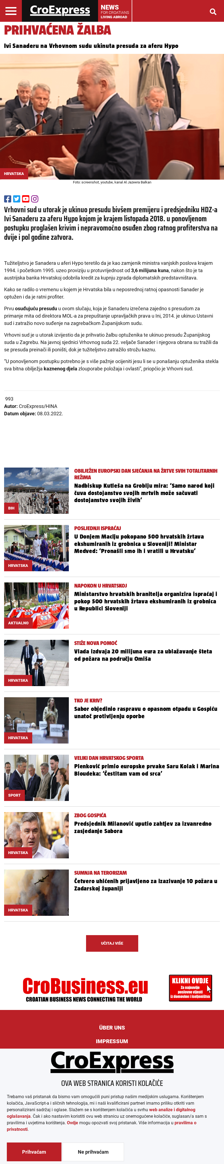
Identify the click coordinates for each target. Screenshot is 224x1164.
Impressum (112, 1041)
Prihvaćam (34, 1152)
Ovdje (72, 1122)
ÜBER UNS (112, 1027)
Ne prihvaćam (93, 1152)
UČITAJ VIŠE (112, 943)
